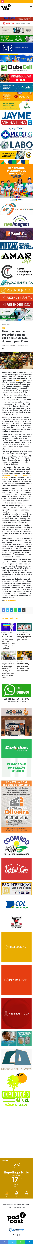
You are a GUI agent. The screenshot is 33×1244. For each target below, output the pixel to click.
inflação (19, 380)
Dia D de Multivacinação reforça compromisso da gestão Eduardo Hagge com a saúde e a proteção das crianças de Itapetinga (8, 641)
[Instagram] (20, 1235)
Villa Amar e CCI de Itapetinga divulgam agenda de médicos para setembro (24, 637)
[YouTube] (17, 1235)
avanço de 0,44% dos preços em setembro (16, 476)
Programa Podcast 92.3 (10, 345)
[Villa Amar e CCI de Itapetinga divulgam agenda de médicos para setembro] (24, 627)
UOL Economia (10, 600)
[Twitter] (15, 1235)
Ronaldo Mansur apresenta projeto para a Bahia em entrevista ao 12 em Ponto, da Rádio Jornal (23, 667)
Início (4, 324)
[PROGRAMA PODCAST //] (6, 7)
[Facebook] (13, 1235)
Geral (8, 324)
